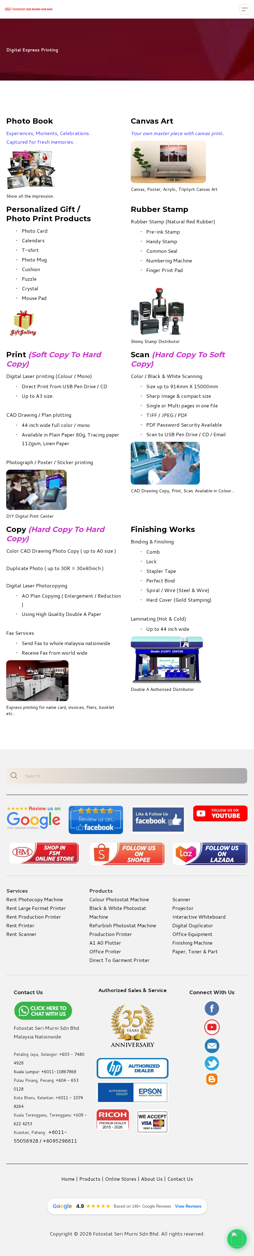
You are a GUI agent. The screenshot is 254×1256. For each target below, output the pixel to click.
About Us (152, 1178)
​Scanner (181, 899)
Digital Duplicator (192, 925)
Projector (183, 907)
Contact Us (180, 1178)
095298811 (63, 1140)
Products (89, 1178)
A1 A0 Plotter (105, 942)
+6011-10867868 (58, 1071)
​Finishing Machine (192, 942)
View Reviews (188, 1206)
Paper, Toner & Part (195, 951)
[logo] (28, 9)
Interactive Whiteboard (199, 916)
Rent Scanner (21, 934)
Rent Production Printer (33, 916)
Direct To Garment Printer (119, 960)
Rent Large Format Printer (36, 907)
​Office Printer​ (105, 951)
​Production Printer (110, 934)
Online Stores (120, 1178)
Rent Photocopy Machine (34, 899)
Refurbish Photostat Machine (122, 925)
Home (68, 1178)
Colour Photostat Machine (119, 899)
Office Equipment (192, 934)
